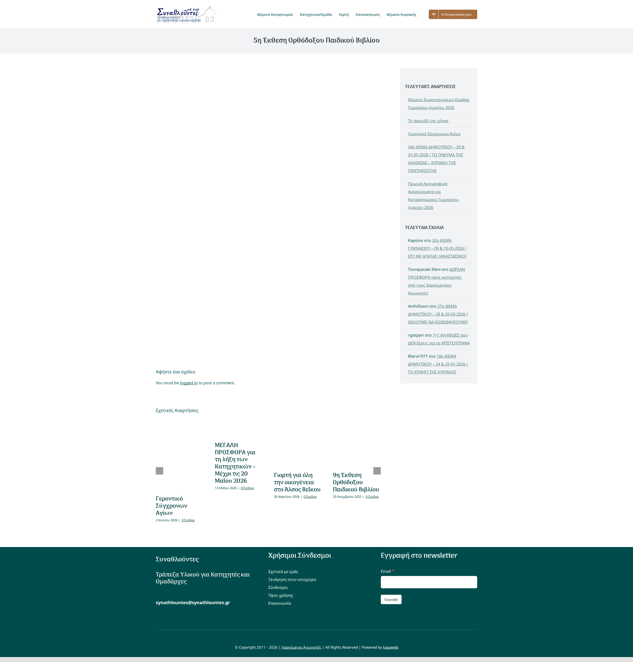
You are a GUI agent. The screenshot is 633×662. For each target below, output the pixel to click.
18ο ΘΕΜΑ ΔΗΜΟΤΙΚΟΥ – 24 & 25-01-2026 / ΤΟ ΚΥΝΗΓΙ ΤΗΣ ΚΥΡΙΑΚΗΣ (438, 364)
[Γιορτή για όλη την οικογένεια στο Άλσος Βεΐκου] (298, 443)
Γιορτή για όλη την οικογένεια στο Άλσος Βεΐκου (297, 483)
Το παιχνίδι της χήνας (428, 120)
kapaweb (390, 647)
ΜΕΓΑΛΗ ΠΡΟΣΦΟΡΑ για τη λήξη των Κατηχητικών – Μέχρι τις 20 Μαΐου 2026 (235, 463)
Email (387, 571)
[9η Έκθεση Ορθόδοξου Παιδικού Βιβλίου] (357, 443)
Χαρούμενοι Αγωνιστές (301, 647)
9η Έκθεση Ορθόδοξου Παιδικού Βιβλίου (356, 483)
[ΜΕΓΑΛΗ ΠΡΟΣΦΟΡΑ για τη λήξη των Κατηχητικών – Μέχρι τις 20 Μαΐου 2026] (239, 428)
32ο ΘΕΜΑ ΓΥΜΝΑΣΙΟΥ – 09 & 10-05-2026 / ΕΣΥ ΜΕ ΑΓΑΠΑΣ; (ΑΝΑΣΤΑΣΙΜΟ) (437, 248)
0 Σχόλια (188, 520)
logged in (189, 383)
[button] (424, 14)
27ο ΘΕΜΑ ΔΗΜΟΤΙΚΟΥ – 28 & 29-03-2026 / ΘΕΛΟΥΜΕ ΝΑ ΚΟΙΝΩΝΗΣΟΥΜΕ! (438, 314)
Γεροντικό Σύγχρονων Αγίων (171, 506)
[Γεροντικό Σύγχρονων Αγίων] (180, 454)
